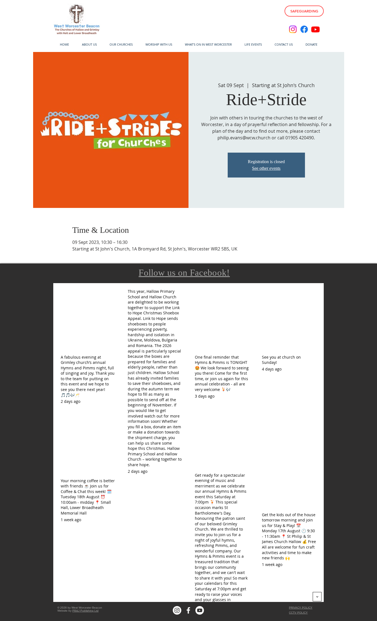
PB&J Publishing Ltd (85, 610)
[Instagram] (293, 29)
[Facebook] (304, 29)
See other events (266, 168)
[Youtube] (315, 29)
